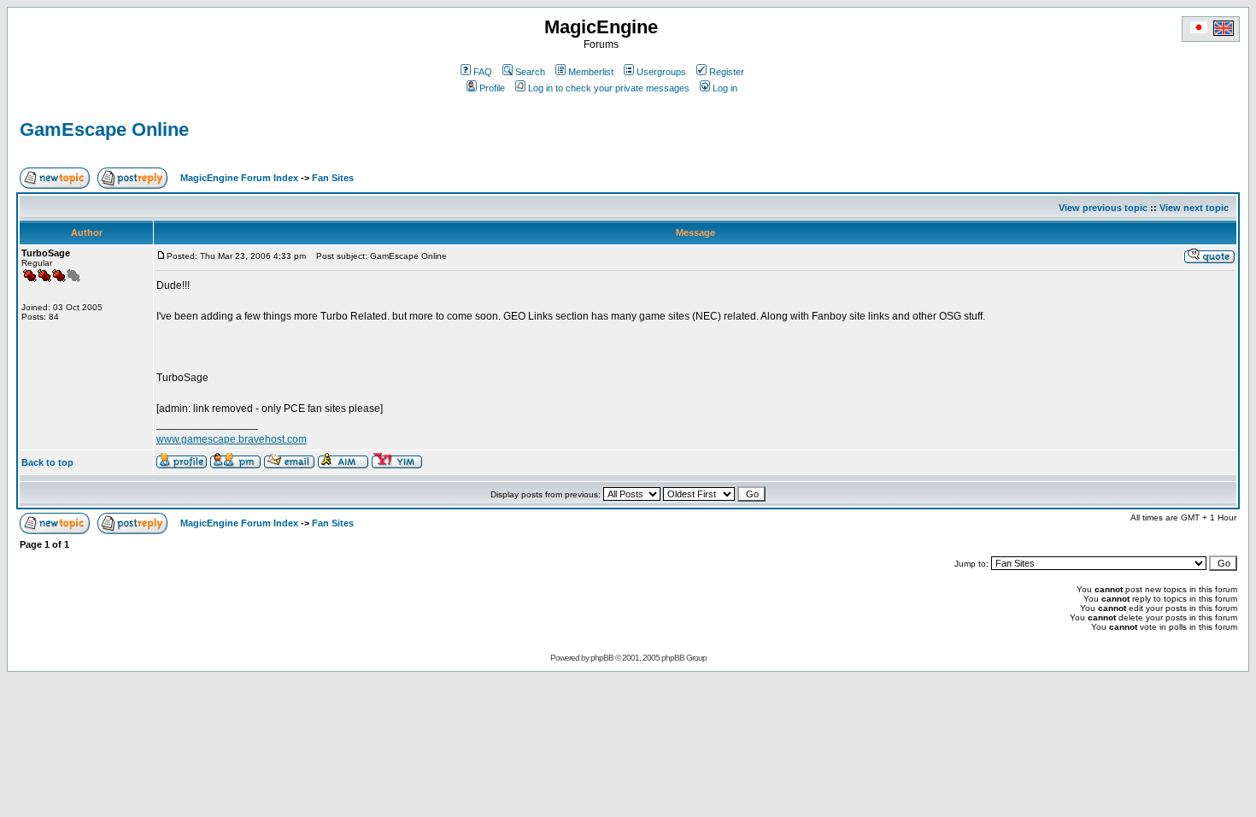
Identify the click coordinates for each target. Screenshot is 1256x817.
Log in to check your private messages (609, 88)
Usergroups (661, 72)
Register (726, 72)
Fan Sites (333, 178)
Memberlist (590, 72)
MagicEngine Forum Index (239, 178)
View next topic (1194, 208)
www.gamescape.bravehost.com (231, 439)
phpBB (601, 657)
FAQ (482, 72)
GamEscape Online (104, 129)
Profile (492, 88)
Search (530, 72)
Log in (725, 88)
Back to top (47, 462)
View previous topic (1103, 208)
